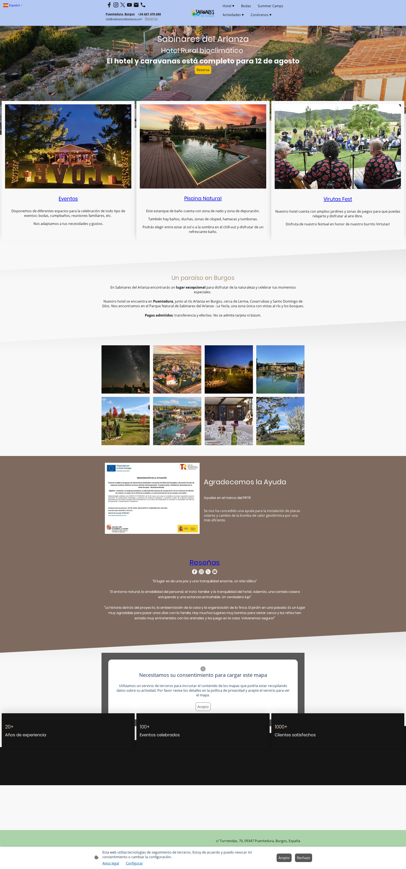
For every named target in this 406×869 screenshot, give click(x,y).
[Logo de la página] (203, 13)
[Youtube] (129, 4)
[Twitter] (122, 4)
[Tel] (142, 4)
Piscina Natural (203, 198)
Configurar (134, 863)
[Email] (136, 4)
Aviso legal (110, 863)
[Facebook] (109, 4)
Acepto (203, 706)
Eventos (68, 198)
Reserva (151, 18)
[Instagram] (115, 4)
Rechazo (303, 857)
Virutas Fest (338, 199)
